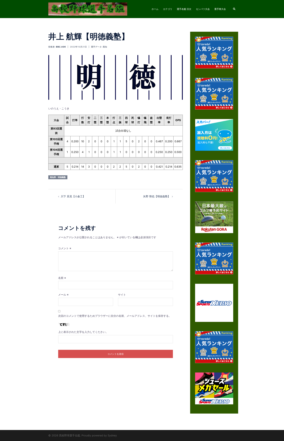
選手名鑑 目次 (184, 9)
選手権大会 (220, 9)
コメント (64, 248)
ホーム (155, 9)
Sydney (112, 435)
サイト (122, 294)
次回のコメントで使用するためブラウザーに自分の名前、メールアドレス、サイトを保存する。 (114, 315)
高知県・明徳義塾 (58, 177)
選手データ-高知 (99, 47)
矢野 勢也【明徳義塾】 (156, 196)
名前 (62, 277)
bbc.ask (61, 47)
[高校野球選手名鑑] (87, 8)
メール (63, 294)
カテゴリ (167, 9)
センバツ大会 (203, 9)
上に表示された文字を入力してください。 (83, 332)
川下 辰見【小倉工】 (73, 196)
